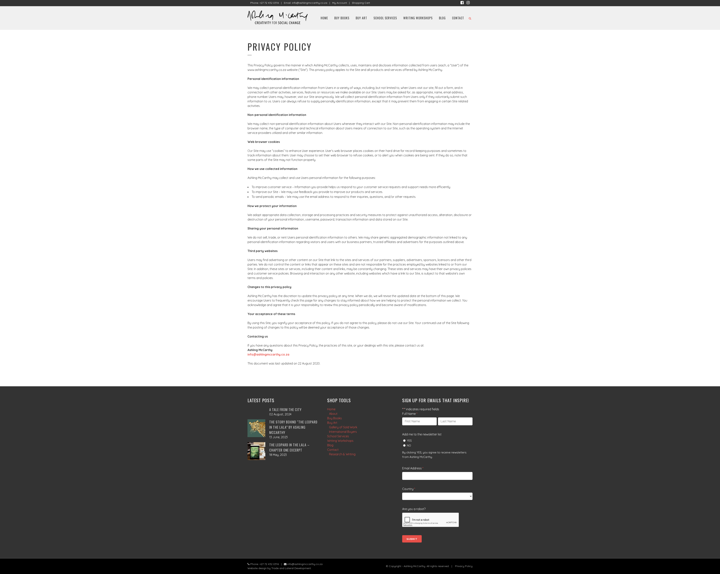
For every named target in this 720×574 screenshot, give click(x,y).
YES (409, 440)
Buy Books (334, 418)
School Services (338, 436)
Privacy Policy (463, 566)
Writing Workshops (340, 441)
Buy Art (332, 423)
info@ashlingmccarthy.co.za (309, 3)
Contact (333, 450)
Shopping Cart (361, 3)
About (333, 414)
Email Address (412, 468)
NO (409, 445)
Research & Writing (342, 454)
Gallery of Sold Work (343, 427)
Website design (257, 568)
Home (331, 409)
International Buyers (343, 432)
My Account (339, 3)
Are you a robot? (413, 509)
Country (408, 489)
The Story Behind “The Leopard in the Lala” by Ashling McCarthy (293, 427)
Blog (330, 445)
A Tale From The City (285, 409)
